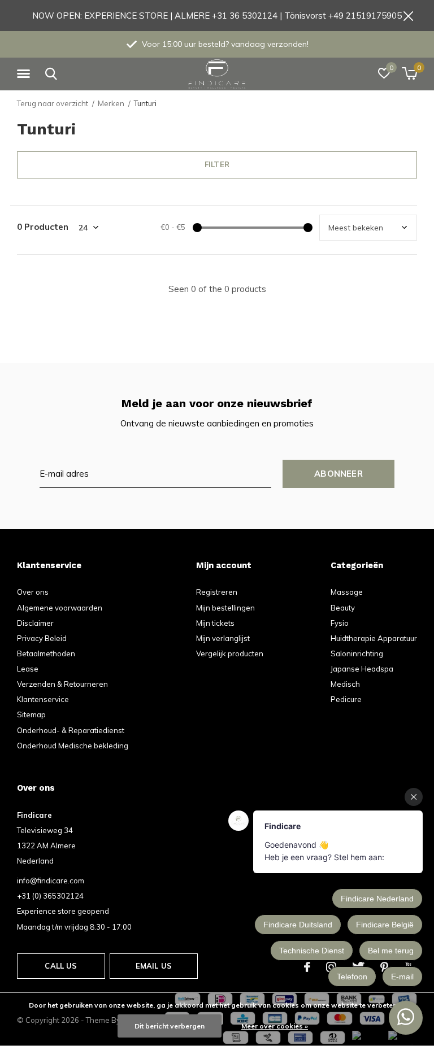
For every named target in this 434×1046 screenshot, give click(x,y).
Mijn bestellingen (225, 607)
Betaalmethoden (46, 653)
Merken (111, 103)
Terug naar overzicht (52, 103)
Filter (217, 164)
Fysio (340, 622)
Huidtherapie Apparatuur (374, 638)
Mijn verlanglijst (223, 638)
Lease (27, 668)
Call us (61, 965)
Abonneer (338, 473)
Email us (154, 965)
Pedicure (346, 699)
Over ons (33, 591)
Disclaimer (35, 622)
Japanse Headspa (362, 668)
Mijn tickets (215, 622)
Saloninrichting (357, 653)
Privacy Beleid (42, 638)
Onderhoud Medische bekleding (72, 745)
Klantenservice (43, 699)
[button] (25, 74)
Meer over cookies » (274, 1026)
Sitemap (31, 714)
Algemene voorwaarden (59, 607)
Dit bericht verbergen (169, 1026)
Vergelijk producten (229, 653)
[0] (409, 73)
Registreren (216, 591)
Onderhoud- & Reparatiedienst (70, 730)
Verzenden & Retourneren (62, 683)
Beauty (343, 607)
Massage (347, 591)
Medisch (345, 683)
